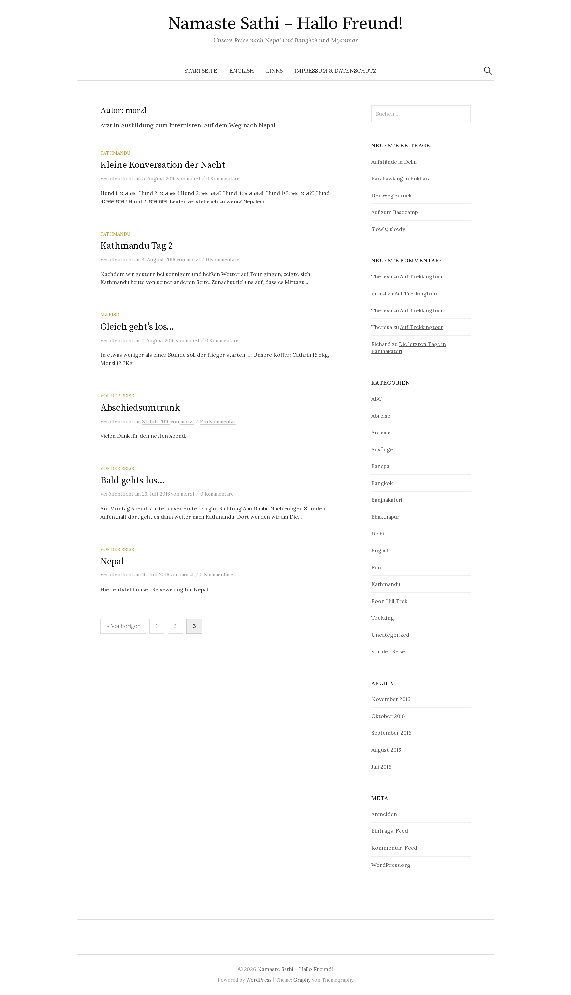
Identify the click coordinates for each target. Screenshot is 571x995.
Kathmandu (115, 153)
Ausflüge (382, 449)
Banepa (380, 466)
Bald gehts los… (132, 480)
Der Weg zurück (391, 195)
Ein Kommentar (218, 421)
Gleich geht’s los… (137, 327)
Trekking (382, 617)
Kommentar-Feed (394, 847)
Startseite (200, 70)
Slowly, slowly (388, 229)
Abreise (109, 315)
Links (274, 70)
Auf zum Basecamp (394, 212)
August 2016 (386, 749)
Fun (376, 567)
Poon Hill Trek (389, 601)
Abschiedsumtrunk (140, 408)
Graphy (302, 980)
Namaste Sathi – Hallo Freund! (285, 24)
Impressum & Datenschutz (335, 70)
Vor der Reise (117, 396)
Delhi (377, 533)
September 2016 (391, 732)
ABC (376, 398)
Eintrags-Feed (389, 831)
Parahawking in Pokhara (401, 178)
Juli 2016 (381, 766)
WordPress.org (390, 865)
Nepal (112, 561)
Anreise (381, 432)
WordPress (259, 980)
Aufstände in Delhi (394, 161)
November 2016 (390, 699)
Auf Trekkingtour (421, 276)
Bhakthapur (385, 516)
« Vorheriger (123, 626)
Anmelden (384, 814)
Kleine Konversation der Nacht (162, 165)
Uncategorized (390, 634)
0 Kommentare (223, 178)
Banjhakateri (386, 500)
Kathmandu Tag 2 (136, 246)
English (241, 70)
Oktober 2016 (388, 716)
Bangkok (382, 483)
